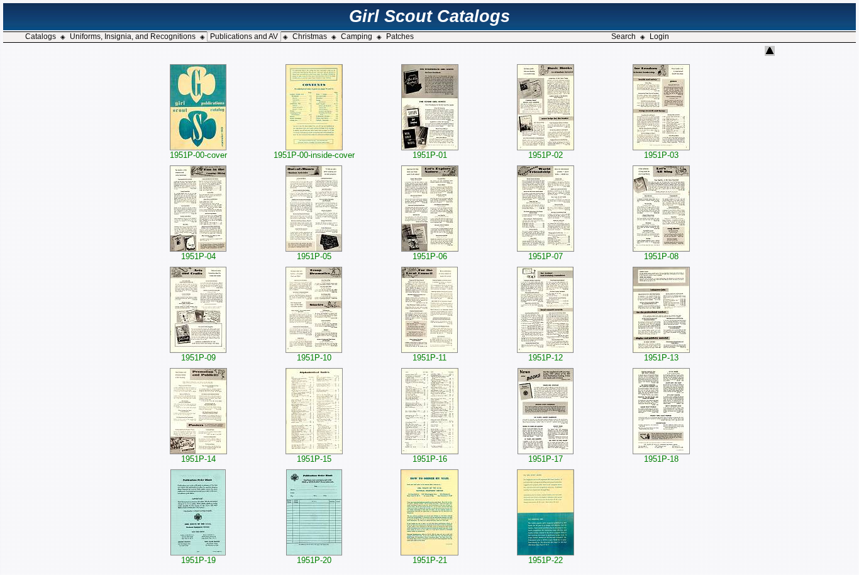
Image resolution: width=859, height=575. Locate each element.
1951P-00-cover (198, 155)
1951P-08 (661, 256)
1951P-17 (545, 459)
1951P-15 (314, 459)
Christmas (309, 36)
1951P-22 (545, 560)
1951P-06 (430, 256)
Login (659, 36)
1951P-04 (198, 256)
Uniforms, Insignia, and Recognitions (133, 36)
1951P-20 (314, 560)
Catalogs (40, 36)
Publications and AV (244, 36)
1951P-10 (314, 357)
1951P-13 (661, 357)
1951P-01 (430, 155)
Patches (400, 36)
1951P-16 (430, 459)
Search (623, 36)
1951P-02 (545, 155)
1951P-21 (430, 560)
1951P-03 (661, 155)
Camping (356, 36)
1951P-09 (198, 357)
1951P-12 (545, 357)
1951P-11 (429, 357)
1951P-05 (314, 256)
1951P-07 (545, 256)
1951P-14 (198, 459)
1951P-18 (661, 459)
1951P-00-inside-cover (314, 155)
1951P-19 (198, 560)
